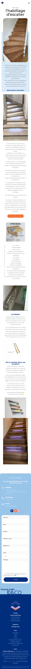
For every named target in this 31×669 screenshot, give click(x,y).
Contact (15, 638)
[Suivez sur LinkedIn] (19, 510)
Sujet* (4, 552)
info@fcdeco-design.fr (11, 506)
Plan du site (15, 645)
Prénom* (5, 517)
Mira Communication (25, 667)
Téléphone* (6, 545)
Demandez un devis (15, 216)
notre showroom (11, 661)
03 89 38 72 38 (9, 500)
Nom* (4, 524)
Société (5, 531)
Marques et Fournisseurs (15, 640)
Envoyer (16, 579)
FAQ (15, 636)
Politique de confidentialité (15, 643)
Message (5, 559)
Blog (15, 634)
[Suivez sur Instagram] (15, 510)
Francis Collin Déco (10, 490)
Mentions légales (15, 641)
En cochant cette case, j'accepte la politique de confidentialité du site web (14, 574)
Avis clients (15, 632)
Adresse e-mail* (7, 538)
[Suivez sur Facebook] (11, 510)
